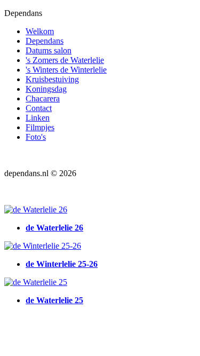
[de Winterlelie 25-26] (42, 245)
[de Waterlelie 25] (35, 282)
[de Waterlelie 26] (35, 209)
